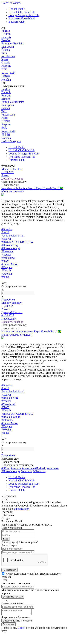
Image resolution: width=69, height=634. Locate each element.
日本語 (5, 76)
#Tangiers (6, 267)
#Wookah (6, 429)
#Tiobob (6, 270)
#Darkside (40, 468)
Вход (5, 538)
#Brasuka (6, 229)
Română (6, 79)
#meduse (6, 254)
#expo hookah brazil (12, 235)
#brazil (5, 232)
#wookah (6, 273)
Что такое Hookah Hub (21, 18)
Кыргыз (6, 65)
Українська (8, 56)
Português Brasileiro (12, 43)
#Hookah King (9, 245)
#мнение (16, 468)
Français (6, 37)
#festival (6, 238)
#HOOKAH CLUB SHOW (17, 241)
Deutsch (6, 33)
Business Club (16, 21)
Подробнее (8, 299)
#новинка (28, 468)
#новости (26, 471)
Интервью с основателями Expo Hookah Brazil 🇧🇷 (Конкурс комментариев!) (31, 333)
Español (5, 40)
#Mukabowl (8, 257)
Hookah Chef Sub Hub (21, 12)
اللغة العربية (8, 72)
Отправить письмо (13, 596)
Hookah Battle (16, 8)
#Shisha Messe (9, 264)
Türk (4, 52)
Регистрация (9, 570)
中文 (4, 69)
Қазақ (4, 59)
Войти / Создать (11, 2)
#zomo (5, 276)
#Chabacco (39, 471)
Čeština (5, 49)
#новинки (53, 468)
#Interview (7, 251)
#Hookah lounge (10, 248)
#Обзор (5, 468)
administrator (21, 508)
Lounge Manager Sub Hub (23, 15)
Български (7, 46)
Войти (21, 627)
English (5, 30)
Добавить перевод (12, 178)
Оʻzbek (5, 62)
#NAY (5, 260)
